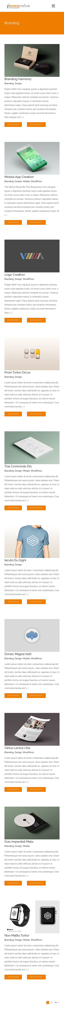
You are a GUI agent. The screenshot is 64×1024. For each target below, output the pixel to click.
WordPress (36, 181)
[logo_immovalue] (18, 3)
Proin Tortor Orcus (17, 372)
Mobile (26, 181)
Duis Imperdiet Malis (18, 841)
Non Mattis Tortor (16, 935)
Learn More (13, 125)
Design (18, 83)
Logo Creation (14, 274)
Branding (9, 83)
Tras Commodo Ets (18, 466)
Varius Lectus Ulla (17, 748)
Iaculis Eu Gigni (15, 560)
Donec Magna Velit (17, 654)
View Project (36, 125)
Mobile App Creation (19, 177)
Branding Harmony (17, 79)
